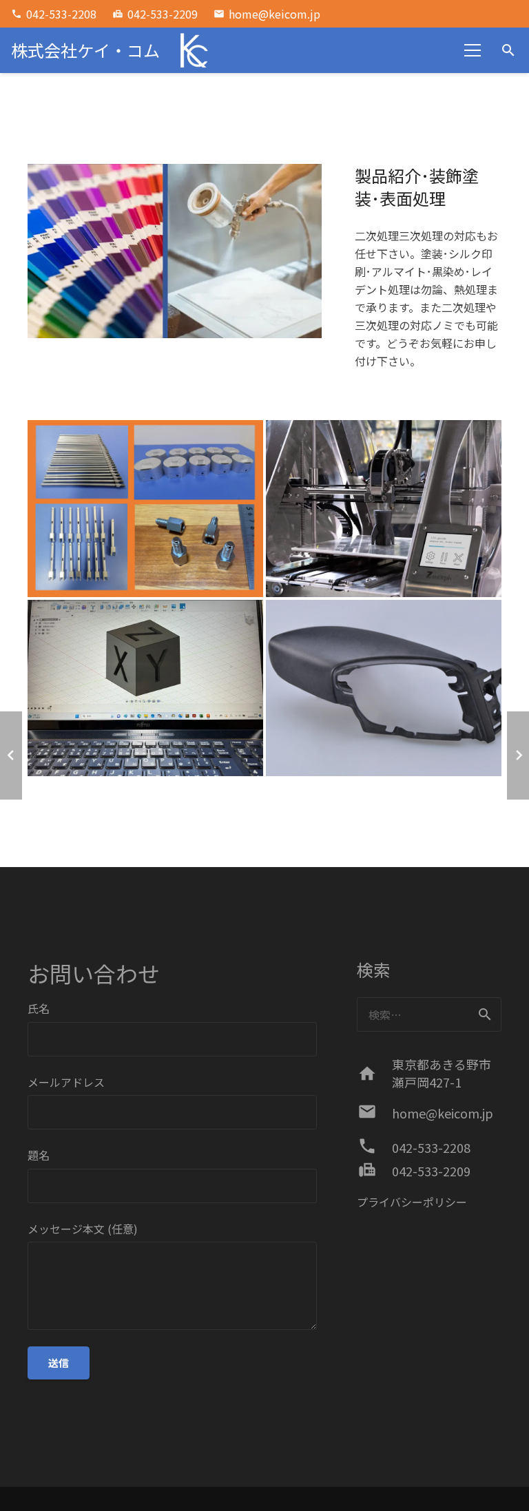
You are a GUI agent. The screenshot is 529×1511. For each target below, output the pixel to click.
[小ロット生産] (145, 508)
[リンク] (192, 50)
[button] (508, 50)
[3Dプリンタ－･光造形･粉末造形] (383, 508)
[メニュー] (473, 50)
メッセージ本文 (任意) (83, 1228)
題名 (39, 1155)
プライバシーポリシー (412, 1202)
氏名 (39, 1008)
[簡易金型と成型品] (145, 688)
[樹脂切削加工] (383, 688)
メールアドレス (66, 1082)
